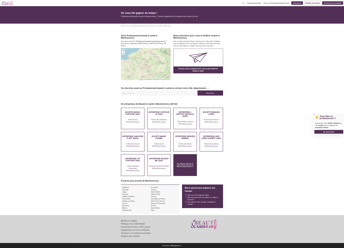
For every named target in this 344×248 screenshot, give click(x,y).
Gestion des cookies (130, 235)
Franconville (126, 199)
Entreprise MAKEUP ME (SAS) (159, 159)
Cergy (124, 192)
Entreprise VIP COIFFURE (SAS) (132, 159)
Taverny (153, 189)
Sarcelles (125, 189)
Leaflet (145, 79)
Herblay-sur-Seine (128, 201)
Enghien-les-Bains (128, 196)
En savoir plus (328, 132)
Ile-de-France (152, 26)
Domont (153, 205)
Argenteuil (125, 187)
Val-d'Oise (159, 26)
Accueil (123, 26)
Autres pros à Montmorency (185, 165)
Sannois (153, 196)
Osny (153, 210)
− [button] (123, 53)
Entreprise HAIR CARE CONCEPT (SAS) (211, 137)
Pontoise (125, 194)
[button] (254, 3)
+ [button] (123, 50)
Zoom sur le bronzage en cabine (198, 195)
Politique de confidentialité (133, 223)
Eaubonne (125, 205)
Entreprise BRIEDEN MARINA (185, 137)
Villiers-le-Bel (155, 194)
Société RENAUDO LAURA (211, 113)
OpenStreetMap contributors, (159, 79)
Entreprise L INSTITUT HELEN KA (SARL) (185, 114)
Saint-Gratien (155, 208)
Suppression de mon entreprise (135, 229)
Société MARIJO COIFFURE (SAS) (132, 113)
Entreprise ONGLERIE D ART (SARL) (132, 137)
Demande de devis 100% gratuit (135, 226)
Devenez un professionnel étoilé (136, 232)
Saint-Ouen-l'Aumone (158, 201)
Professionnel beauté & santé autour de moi (150, 41)
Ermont (124, 203)
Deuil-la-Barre (155, 192)
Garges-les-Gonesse (158, 203)
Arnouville (154, 187)
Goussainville (126, 210)
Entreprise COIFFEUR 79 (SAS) (159, 113)
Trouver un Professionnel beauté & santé (136, 26)
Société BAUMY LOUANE (159, 137)
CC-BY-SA (168, 79)
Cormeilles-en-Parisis (158, 199)
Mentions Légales (129, 220)
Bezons (124, 208)
